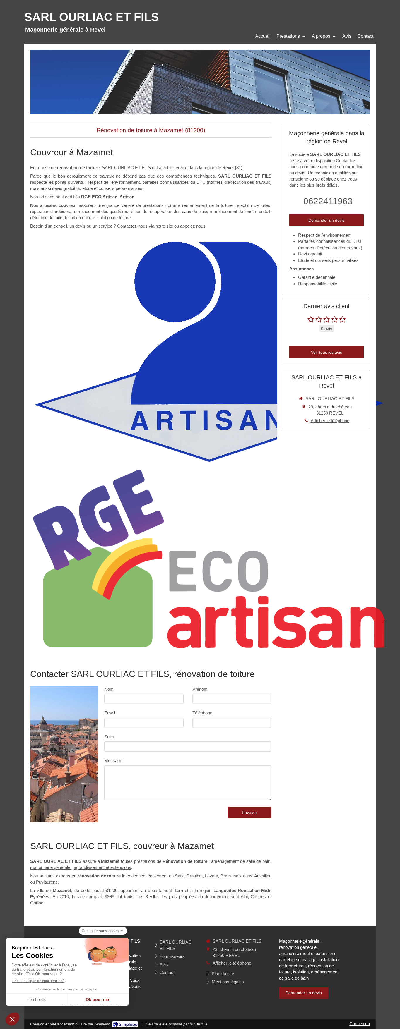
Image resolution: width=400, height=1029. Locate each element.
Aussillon (262, 875)
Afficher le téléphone (330, 420)
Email (109, 712)
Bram (225, 875)
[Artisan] (208, 351)
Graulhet (194, 875)
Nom (109, 689)
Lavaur (211, 875)
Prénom (200, 689)
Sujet (109, 736)
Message (113, 760)
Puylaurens (47, 881)
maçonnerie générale (50, 867)
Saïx (179, 875)
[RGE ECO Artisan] (208, 559)
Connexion (359, 1023)
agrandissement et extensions (102, 867)
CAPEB (200, 1024)
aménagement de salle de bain (240, 861)
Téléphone (202, 712)
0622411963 (328, 201)
